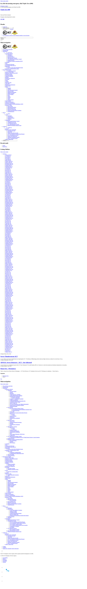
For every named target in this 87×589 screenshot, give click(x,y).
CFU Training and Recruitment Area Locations (19, 525)
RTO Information (13, 440)
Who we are (12, 413)
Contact (4, 546)
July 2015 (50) (8, 297)
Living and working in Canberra (16, 510)
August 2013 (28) (8, 321)
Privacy (4, 558)
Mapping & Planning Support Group (14, 125)
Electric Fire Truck (15, 410)
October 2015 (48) (8, 294)
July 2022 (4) (7, 207)
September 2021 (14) (9, 218)
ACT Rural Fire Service (12, 123)
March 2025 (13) (8, 173)
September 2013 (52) (9, 320)
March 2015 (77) (8, 301)
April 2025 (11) (8, 172)
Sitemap (4, 562)
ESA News (5, 146)
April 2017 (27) (8, 274)
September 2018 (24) (9, 256)
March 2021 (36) (8, 224)
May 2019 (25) (8, 248)
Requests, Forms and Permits (10, 129)
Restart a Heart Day (16, 397)
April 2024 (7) (8, 184)
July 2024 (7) (7, 181)
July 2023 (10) (8, 194)
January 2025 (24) (8, 175)
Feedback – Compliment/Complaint (16, 398)
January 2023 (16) (8, 200)
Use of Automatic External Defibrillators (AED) (14, 104)
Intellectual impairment (12, 92)
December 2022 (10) (9, 202)
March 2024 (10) (8, 185)
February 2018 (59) (8, 264)
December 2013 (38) (9, 317)
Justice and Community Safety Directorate (11, 548)
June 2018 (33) (8, 259)
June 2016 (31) (8, 285)
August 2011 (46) (8, 347)
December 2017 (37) (9, 266)
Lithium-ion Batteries (9, 76)
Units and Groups (13, 429)
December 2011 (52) (9, 343)
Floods (6, 80)
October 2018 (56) (8, 255)
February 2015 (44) (8, 302)
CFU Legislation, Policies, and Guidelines (18, 523)
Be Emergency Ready (7, 69)
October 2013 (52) (8, 319)
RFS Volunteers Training (14, 529)
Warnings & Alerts (8, 74)
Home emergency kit (11, 108)
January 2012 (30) (8, 342)
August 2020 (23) (8, 232)
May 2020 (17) (8, 235)
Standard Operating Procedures (16, 422)
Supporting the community (15, 396)
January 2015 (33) (8, 303)
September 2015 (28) (9, 295)
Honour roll (12, 417)
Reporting (12, 393)
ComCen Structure (11, 455)
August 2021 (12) (8, 219)
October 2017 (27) (8, 268)
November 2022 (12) (9, 203)
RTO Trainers (12, 442)
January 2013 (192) (8, 329)
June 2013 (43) (8, 324)
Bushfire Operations (11, 464)
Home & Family (11, 91)
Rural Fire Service (11, 56)
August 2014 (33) (8, 309)
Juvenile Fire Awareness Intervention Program (18, 412)
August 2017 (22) (8, 270)
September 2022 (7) (9, 205)
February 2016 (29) (8, 289)
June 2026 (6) (7, 157)
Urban (9, 98)
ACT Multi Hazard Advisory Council (15, 59)
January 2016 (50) (8, 290)
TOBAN (4, 547)
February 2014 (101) (9, 315)
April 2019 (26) (8, 249)
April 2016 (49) (8, 287)
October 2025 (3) (8, 165)
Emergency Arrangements (10, 102)
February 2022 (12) (8, 212)
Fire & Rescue (10, 55)
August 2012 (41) (8, 334)
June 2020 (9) (7, 234)
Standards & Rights (13, 406)
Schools (9, 97)
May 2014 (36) (8, 312)
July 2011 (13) (8, 348)
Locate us (7, 128)
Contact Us (5, 26)
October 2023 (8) (8, 191)
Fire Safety (7, 79)
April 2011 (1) (8, 350)
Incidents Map (5, 50)
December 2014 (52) (9, 304)
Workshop (9, 119)
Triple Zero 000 (5, 9)
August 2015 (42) (8, 296)
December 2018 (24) (9, 253)
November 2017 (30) (9, 267)
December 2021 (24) (9, 214)
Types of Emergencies (9, 101)
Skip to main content (4, 0)
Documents (12, 527)
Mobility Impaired (11, 93)
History (13, 414)
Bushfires (7, 77)
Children (9, 89)
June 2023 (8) (7, 195)
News (6, 63)
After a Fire (12, 411)
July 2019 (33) (8, 245)
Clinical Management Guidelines (16, 395)
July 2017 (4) (7, 271)
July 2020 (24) (8, 233)
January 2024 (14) (8, 188)
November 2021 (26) (9, 215)
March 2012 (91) (8, 340)
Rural (9, 95)
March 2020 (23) (8, 237)
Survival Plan (10, 106)
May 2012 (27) (8, 337)
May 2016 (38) (8, 286)
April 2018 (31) (8, 261)
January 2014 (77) (8, 316)
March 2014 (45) (8, 314)
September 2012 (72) (9, 333)
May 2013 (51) (8, 325)
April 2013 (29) (8, 326)
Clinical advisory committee (15, 394)
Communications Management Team (17, 453)
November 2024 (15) (9, 177)
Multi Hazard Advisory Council (13, 121)
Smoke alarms (7, 85)
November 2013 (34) (9, 318)
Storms (6, 86)
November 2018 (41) (9, 254)
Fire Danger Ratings (9, 75)
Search (1, 37)
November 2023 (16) (9, 190)
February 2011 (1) (8, 351)
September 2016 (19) (9, 282)
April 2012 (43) (8, 339)
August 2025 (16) (8, 167)
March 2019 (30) (8, 250)
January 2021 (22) (8, 226)
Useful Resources (11, 111)
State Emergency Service (12, 58)
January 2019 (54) (8, 252)
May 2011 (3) (7, 349)
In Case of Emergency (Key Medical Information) (19, 404)
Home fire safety (8, 82)
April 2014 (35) (8, 313)
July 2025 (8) (7, 168)
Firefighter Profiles (13, 512)
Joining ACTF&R (13, 511)
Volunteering (7, 120)
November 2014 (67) (9, 305)
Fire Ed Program (13, 500)
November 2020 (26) (9, 228)
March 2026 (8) (8, 160)
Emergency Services (9, 53)
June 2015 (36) (8, 298)
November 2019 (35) (9, 241)
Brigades (11, 423)
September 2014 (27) (9, 308)
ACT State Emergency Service (13, 124)
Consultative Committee (14, 526)
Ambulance (10, 54)
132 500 (2, 19)
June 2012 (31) (8, 336)
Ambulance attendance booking (13, 137)
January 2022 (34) (8, 213)
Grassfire (7, 81)
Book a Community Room (13, 138)
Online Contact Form (9, 139)
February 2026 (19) (8, 161)
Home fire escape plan (12, 109)
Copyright (5, 560)
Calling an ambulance (14, 399)
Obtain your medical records (13, 132)
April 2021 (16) (8, 223)
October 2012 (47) (8, 332)
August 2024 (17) (8, 180)
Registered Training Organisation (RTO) (15, 61)
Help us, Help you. (13, 403)
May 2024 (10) (8, 183)
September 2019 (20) (9, 243)
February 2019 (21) (8, 251)
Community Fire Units (12, 122)
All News (4, 153)
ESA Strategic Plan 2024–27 (10, 65)
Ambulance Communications (15, 452)
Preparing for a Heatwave (10, 78)
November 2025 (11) (9, 164)
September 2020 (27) (9, 230)
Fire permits (10, 131)
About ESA (5, 51)
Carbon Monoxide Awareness (13, 474)
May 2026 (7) (7, 158)
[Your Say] (7, 572)
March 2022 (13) (8, 211)
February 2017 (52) (8, 276)
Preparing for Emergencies (10, 84)
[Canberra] (7, 567)
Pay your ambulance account (13, 135)
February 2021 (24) (8, 225)
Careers (6, 114)
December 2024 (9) (8, 176)
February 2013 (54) (8, 328)
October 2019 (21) (8, 242)
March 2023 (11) (8, 198)
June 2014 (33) (8, 311)
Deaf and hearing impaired (13, 90)
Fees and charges (13, 391)
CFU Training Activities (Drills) (16, 524)
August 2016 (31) (8, 283)
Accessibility (5, 557)
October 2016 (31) (8, 281)
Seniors (9, 96)
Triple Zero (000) (11, 454)
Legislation (7, 62)
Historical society (13, 415)
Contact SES (12, 435)
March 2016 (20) (8, 288)
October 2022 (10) (8, 204)
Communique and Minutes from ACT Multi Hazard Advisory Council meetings (25, 437)
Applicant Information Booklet (15, 513)
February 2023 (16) (8, 199)
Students (11, 441)
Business (9, 87)
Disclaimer (5, 559)
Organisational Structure (9, 64)
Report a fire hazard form (12, 136)
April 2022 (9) (8, 210)
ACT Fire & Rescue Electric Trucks (16, 408)
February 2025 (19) (8, 174)
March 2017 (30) (8, 275)
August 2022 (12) (8, 206)
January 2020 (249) (8, 239)
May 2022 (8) (7, 209)
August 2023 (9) (8, 193)
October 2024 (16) (8, 178)
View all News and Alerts (7, 49)
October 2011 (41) (8, 345)
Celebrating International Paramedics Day (18, 401)
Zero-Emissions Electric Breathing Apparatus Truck (22, 409)
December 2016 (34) (9, 279)
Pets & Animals (10, 94)
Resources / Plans (8, 105)
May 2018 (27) (8, 260)
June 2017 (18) (8, 272)
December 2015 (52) (9, 291)
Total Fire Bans (8, 100)
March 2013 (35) (8, 327)
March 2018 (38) (8, 263)
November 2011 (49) (9, 344)
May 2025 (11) (8, 170)
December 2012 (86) (9, 330)
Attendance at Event (11, 130)
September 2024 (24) (9, 179)
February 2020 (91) (8, 238)
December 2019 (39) (9, 240)
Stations (11, 392)
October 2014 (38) (8, 306)
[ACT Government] (7, 581)
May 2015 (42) (8, 299)
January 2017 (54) (8, 278)
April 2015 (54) (8, 300)
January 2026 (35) (8, 162)
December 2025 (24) (9, 163)
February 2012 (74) (8, 341)
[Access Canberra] (7, 576)
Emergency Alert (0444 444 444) (11, 72)
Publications (7, 66)
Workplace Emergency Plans (13, 469)
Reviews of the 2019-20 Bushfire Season (15, 67)
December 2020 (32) (9, 227)
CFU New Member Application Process (17, 521)
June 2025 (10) (8, 169)
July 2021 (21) (8, 220)
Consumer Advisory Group (15, 402)
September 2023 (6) (9, 192)
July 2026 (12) (8, 156)
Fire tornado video (11, 465)
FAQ (11, 419)
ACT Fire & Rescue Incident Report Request (16, 134)
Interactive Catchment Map (13, 471)
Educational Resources (12, 107)
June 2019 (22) (8, 246)
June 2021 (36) (8, 221)
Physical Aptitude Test (14, 514)
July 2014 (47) (8, 310)
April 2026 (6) (8, 159)
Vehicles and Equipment (14, 430)
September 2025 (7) (9, 166)
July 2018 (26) (8, 258)
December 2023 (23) (9, 189)
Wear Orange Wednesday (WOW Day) (17, 434)
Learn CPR (7, 83)
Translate (11, 29)
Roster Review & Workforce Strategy (17, 405)
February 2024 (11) (8, 187)
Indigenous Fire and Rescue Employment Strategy (19, 515)
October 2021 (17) (8, 217)
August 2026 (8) (8, 154)
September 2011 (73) (9, 346)
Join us (4, 112)
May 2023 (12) (8, 196)
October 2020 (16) (8, 229)
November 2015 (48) (9, 293)
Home (4, 145)
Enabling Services (11, 60)
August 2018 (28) (8, 257)
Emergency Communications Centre (12, 68)
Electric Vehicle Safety (9, 71)
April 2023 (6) (8, 197)
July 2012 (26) (8, 335)
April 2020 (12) (8, 236)
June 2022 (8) (7, 208)
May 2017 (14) (8, 273)
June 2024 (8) (7, 182)
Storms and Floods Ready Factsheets (14, 110)
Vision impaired (10, 99)
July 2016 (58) (8, 284)
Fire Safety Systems (11, 468)
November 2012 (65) (9, 331)
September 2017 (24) (9, 269)
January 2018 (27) (8, 265)
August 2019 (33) (8, 244)
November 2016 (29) (9, 280)
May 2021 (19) (8, 222)
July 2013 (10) (8, 322)
